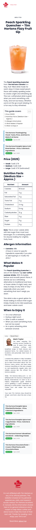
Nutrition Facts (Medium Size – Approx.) (17, 118)
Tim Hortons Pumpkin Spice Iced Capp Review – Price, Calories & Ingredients (18, 422)
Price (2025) (10, 114)
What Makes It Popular (14, 123)
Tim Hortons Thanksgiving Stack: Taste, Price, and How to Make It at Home (17, 135)
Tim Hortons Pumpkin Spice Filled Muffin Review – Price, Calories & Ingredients (16, 408)
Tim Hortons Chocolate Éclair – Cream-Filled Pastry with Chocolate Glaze (17, 447)
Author (6, 336)
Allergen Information (13, 121)
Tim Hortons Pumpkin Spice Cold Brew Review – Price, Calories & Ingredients (18, 148)
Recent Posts (14, 336)
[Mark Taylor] (8, 345)
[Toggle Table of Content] (28, 111)
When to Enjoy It (12, 126)
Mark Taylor (18, 339)
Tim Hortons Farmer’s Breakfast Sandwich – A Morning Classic (18, 435)
